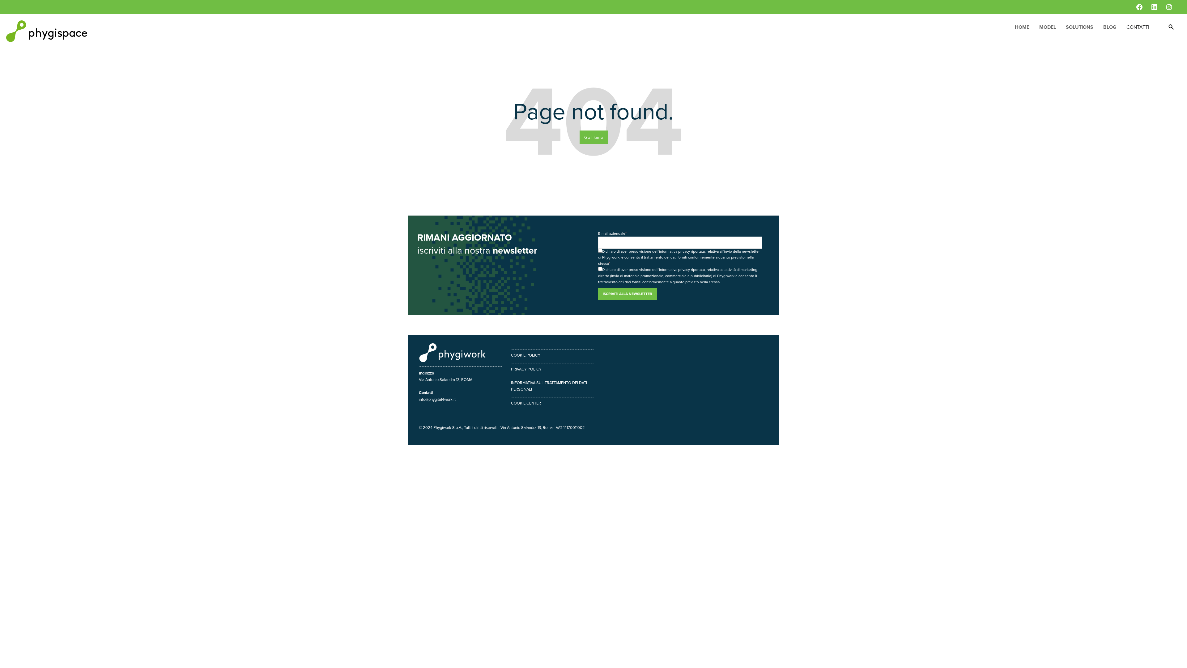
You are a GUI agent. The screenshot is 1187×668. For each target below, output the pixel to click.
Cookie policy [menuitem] (525, 355)
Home (1022, 27)
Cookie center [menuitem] (526, 403)
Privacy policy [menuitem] (526, 369)
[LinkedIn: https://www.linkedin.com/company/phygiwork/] (1154, 7)
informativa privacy (674, 251)
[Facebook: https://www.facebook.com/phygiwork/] (1139, 7)
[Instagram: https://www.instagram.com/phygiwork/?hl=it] (1169, 7)
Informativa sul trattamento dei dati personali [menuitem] (549, 386)
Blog (1110, 27)
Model (1047, 27)
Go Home (593, 137)
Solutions (1079, 27)
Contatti (1137, 27)
